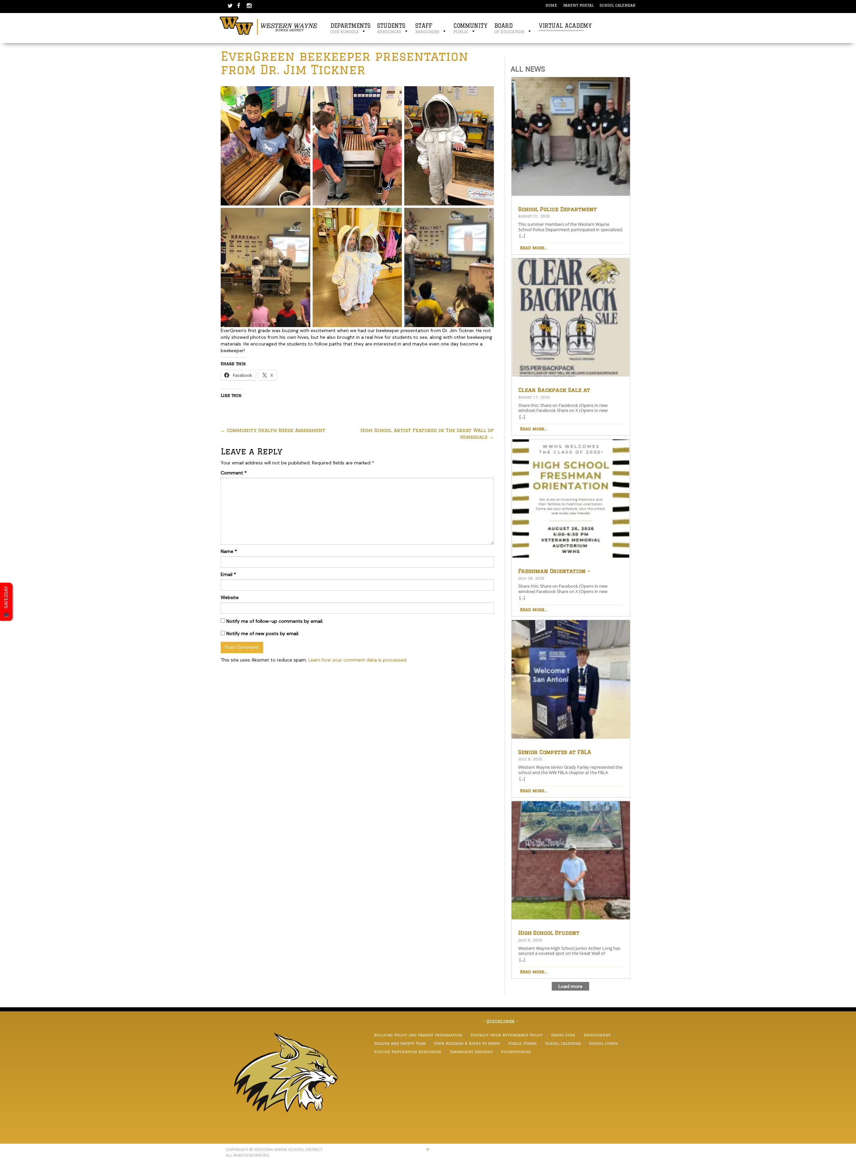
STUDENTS (391, 28)
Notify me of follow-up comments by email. (274, 621)
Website (230, 597)
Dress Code (563, 1035)
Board (509, 28)
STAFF (427, 28)
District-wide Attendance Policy (506, 1035)
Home (551, 5)
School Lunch (603, 1043)
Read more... (533, 247)
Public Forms (522, 1043)
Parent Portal (578, 5)
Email (228, 574)
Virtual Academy (565, 28)
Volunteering (516, 1051)
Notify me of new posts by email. (262, 633)
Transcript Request (471, 1051)
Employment (597, 1035)
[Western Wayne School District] (268, 25)
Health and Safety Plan (400, 1043)
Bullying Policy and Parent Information (418, 1035)
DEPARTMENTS (350, 28)
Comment (234, 473)
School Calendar (617, 5)
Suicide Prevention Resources (407, 1051)
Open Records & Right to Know (467, 1043)
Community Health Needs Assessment (273, 430)
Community (470, 28)
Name (229, 551)
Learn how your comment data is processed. (357, 660)
